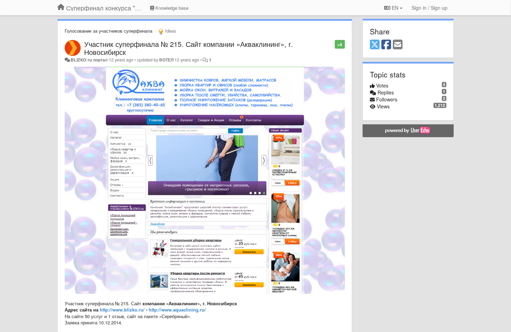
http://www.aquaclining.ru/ (177, 309)
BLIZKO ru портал (89, 60)
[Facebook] (386, 45)
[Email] (398, 45)
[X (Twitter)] (375, 45)
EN (395, 7)
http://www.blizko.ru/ (122, 309)
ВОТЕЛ (166, 60)
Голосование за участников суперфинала (108, 30)
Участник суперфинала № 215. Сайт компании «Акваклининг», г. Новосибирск (188, 48)
